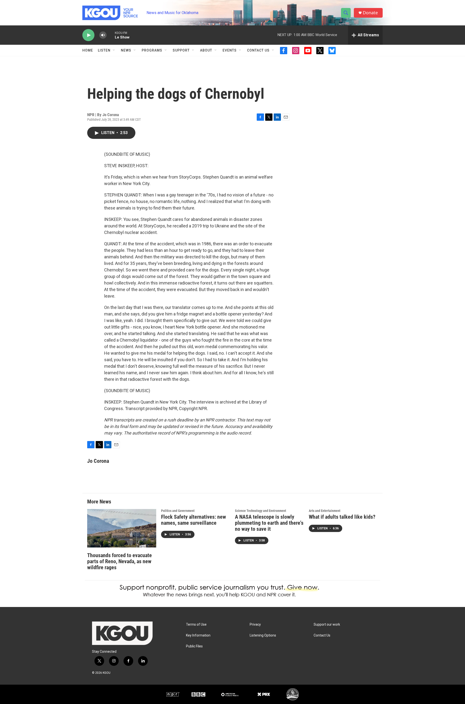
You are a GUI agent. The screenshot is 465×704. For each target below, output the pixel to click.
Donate (370, 12)
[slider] (110, 34)
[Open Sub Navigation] (114, 50)
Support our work (327, 624)
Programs (152, 50)
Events (230, 50)
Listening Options (263, 635)
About (206, 50)
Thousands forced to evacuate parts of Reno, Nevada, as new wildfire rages (119, 561)
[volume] (103, 35)
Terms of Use (196, 624)
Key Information (198, 635)
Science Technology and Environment (260, 511)
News (126, 50)
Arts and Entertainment (324, 511)
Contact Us (258, 50)
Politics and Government (177, 511)
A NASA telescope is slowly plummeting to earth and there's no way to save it (269, 523)
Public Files (194, 646)
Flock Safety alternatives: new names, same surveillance (193, 520)
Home (87, 50)
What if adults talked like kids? (342, 517)
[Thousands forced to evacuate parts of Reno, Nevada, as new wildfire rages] (121, 528)
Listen (104, 50)
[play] (88, 35)
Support (181, 50)
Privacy (255, 624)
